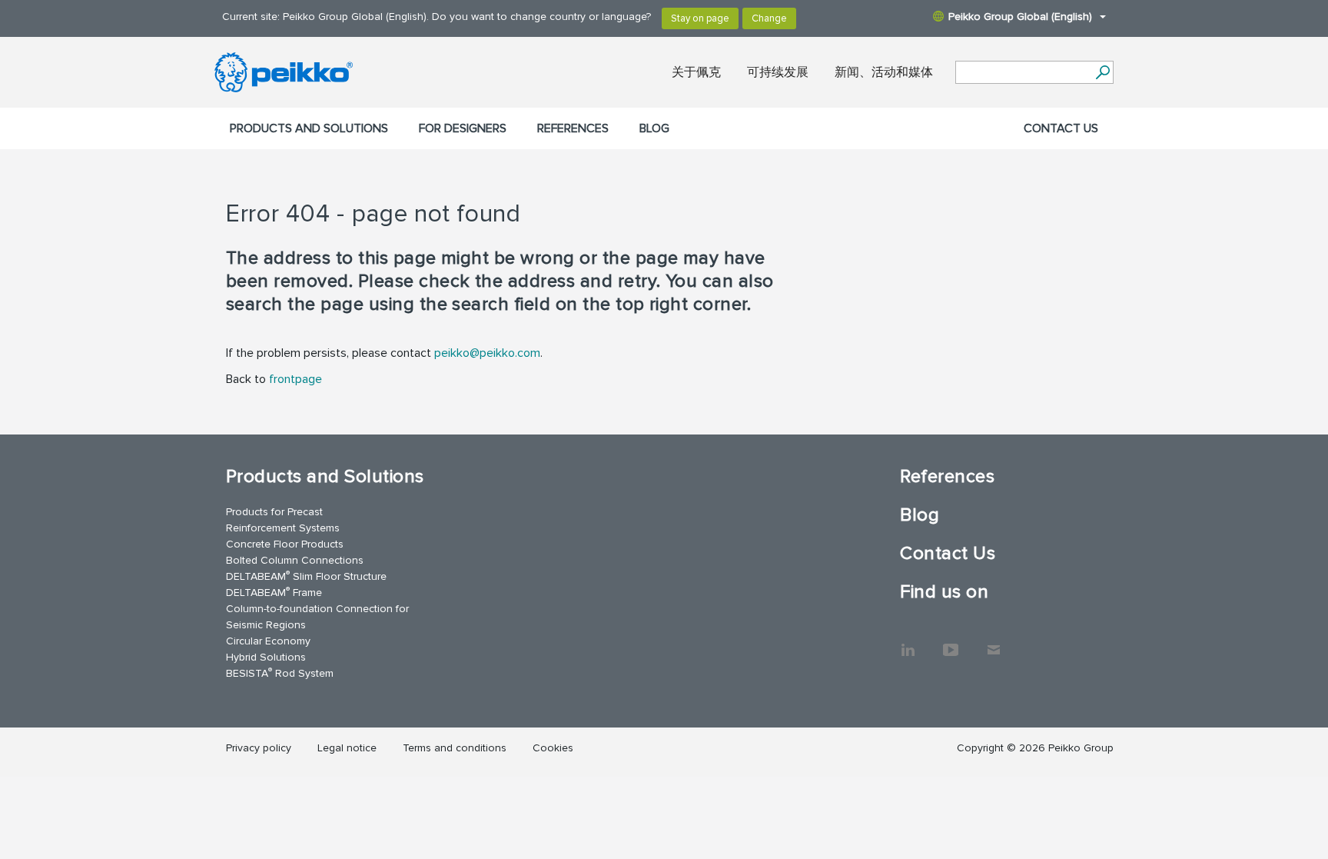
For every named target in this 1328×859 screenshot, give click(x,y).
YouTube (950, 642)
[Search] (1102, 72)
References (573, 128)
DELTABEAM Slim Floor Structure (306, 575)
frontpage (295, 379)
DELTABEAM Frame (274, 591)
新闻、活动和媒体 (884, 72)
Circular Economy (268, 641)
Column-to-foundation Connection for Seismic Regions (317, 616)
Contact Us (1061, 128)
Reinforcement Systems (283, 527)
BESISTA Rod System (280, 672)
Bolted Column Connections (295, 560)
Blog (654, 128)
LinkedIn (907, 642)
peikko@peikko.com (487, 353)
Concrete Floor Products (285, 544)
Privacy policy (258, 747)
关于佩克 (696, 72)
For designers (462, 128)
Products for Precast (274, 511)
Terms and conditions (454, 747)
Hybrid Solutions (266, 657)
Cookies (553, 747)
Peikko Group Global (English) (1020, 16)
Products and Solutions (309, 128)
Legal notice (347, 747)
